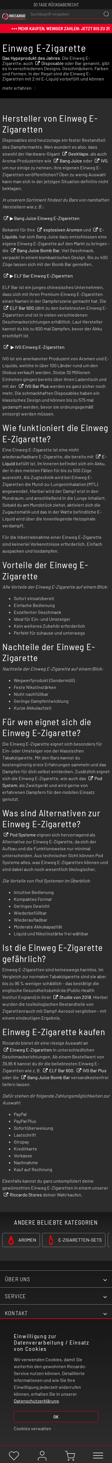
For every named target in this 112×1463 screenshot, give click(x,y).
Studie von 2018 (75, 997)
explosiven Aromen (62, 229)
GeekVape (78, 153)
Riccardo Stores (26, 1194)
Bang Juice (71, 160)
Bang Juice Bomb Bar (38, 250)
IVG (104, 160)
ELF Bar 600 (22, 308)
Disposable (52, 63)
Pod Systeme (23, 834)
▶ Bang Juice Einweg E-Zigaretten (45, 218)
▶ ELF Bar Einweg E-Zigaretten (41, 275)
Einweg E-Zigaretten (31, 1049)
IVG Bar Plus (37, 386)
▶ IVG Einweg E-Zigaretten (37, 347)
